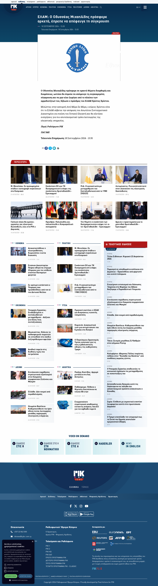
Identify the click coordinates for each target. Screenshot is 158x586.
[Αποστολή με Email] (54, 148)
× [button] (32, 541)
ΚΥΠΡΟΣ (109, 254)
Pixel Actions (103, 582)
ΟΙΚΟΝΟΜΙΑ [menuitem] (61, 7)
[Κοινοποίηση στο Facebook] (46, 148)
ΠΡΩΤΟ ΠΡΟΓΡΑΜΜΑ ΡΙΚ (56, 558)
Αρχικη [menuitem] (28, 7)
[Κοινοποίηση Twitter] (50, 148)
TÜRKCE (85, 487)
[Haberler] (106, 446)
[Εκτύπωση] (58, 148)
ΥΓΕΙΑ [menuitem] (69, 7)
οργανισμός (85, 2)
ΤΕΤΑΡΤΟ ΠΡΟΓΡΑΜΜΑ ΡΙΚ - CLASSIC (61, 566)
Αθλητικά (83, 496)
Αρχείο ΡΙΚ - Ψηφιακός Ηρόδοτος (59, 535)
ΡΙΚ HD (48, 552)
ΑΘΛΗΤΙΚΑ (66, 367)
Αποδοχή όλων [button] (11, 576)
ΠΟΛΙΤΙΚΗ (116, 33)
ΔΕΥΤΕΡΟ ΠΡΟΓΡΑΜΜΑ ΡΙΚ (57, 561)
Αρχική (43, 496)
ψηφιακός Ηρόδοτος (64, 2)
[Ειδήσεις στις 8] (24, 446)
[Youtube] (86, 506)
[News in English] (133, 446)
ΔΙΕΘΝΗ (19, 367)
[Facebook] (71, 506)
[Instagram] (81, 506)
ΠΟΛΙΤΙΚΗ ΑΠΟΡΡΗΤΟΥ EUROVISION (80, 576)
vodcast (76, 2)
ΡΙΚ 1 (48, 546)
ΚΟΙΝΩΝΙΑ (20, 243)
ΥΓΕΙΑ (64, 305)
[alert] (18, 562)
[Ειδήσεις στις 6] (78, 446)
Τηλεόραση (61, 496)
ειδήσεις (21, 2)
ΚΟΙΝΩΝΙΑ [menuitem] (43, 7)
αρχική (14, 2)
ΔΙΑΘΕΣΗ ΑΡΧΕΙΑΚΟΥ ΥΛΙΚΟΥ (59, 576)
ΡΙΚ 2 (48, 549)
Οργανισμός (113, 496)
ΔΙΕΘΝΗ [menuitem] (86, 7)
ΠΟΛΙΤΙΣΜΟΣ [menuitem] (77, 7)
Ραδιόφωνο (73, 496)
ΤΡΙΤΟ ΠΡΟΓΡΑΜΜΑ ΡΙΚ (55, 563)
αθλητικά (50, 2)
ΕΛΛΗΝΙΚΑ (74, 487)
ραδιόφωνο (41, 2)
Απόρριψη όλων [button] (25, 576)
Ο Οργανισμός (51, 532)
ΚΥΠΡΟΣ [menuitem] (36, 7)
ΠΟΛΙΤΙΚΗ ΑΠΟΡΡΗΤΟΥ (42, 576)
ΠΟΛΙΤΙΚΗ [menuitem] (52, 7)
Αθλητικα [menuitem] (94, 7)
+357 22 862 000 (20, 532)
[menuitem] (100, 7)
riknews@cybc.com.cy (22, 536)
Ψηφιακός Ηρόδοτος (97, 496)
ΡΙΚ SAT (49, 555)
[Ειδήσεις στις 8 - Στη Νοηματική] (51, 446)
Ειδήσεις (51, 496)
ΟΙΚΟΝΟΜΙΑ (20, 305)
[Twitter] (75, 506)
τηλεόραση (31, 2)
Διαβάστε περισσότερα (20, 561)
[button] (5, 565)
